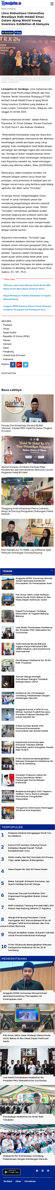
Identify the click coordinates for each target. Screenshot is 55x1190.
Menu (52, 4)
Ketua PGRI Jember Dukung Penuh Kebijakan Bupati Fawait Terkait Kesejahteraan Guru (27, 848)
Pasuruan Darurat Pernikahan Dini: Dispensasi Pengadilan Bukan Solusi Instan (28, 896)
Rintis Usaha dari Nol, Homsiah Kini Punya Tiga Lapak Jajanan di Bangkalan (30, 858)
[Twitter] (25, 364)
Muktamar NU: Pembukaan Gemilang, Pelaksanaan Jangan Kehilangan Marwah (33, 695)
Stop (18, 32)
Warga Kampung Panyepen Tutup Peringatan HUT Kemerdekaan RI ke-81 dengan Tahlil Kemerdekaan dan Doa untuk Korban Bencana (25, 921)
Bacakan (8, 32)
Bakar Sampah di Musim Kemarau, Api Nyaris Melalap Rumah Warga (29, 882)
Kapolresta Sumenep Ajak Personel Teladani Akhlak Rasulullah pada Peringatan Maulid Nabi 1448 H (34, 746)
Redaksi (8, 1181)
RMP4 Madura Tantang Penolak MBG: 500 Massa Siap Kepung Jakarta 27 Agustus (31, 907)
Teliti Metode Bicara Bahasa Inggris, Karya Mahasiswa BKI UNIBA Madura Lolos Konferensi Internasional (33, 647)
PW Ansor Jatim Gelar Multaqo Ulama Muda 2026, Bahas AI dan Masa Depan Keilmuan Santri (33, 597)
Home (3, 9)
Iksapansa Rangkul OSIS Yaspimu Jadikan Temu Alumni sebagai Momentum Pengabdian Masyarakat (34, 795)
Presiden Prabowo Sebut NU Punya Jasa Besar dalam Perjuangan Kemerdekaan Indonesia (31, 779)
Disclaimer (30, 1181)
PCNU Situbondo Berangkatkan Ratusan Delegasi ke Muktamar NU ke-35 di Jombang (34, 761)
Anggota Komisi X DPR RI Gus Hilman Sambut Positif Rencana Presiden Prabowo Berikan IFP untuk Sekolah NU (33, 713)
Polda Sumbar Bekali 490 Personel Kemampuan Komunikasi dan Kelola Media (32, 728)
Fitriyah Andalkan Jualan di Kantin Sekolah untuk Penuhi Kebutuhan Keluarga (31, 934)
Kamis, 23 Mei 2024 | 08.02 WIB (12, 28)
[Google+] (19, 364)
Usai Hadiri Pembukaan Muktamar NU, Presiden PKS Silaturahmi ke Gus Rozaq (34, 630)
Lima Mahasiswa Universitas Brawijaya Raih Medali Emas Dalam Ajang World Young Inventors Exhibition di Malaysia (25, 18)
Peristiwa (12, 9)
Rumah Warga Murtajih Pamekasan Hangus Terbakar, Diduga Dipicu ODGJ (32, 679)
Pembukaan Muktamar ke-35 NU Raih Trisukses (33, 661)
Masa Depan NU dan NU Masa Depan (28, 869)
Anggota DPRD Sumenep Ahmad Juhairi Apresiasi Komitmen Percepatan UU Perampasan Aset (34, 581)
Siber (18, 1181)
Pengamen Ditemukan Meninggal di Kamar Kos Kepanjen (34, 809)
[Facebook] (13, 364)
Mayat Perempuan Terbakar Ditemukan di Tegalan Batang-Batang (32, 613)
